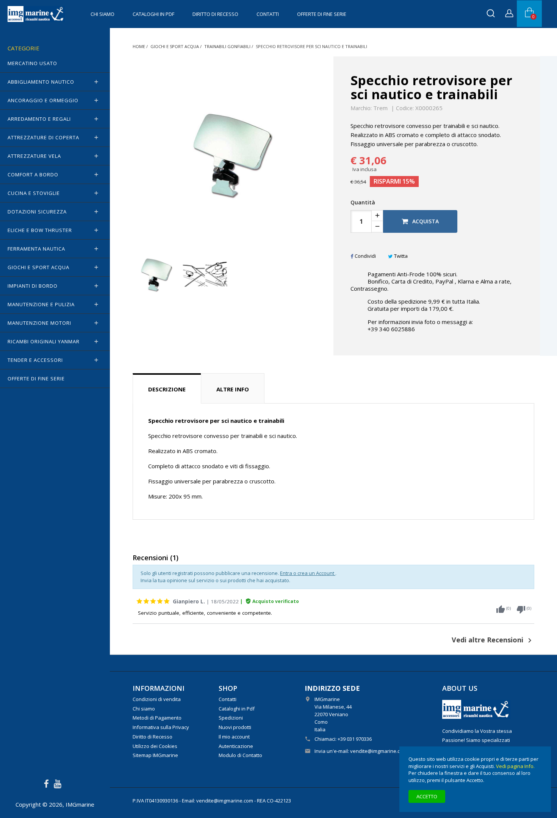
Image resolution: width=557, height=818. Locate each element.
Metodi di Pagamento (157, 717)
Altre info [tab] (232, 389)
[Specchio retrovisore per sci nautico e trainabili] (155, 274)
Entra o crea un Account (307, 573)
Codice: (405, 108)
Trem (380, 108)
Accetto (426, 796)
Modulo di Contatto (240, 755)
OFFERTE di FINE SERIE (321, 14)
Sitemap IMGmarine (155, 755)
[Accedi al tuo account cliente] (509, 14)
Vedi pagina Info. (515, 766)
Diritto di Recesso (215, 14)
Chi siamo (102, 14)
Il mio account (234, 736)
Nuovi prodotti (235, 727)
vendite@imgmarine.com (378, 751)
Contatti (268, 14)
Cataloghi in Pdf (153, 14)
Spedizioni (231, 717)
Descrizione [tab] (167, 389)
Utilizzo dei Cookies (155, 746)
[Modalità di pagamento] (476, 708)
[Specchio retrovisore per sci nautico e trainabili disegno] (205, 274)
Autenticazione (236, 746)
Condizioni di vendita (157, 699)
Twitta (401, 255)
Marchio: (361, 108)
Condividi (365, 255)
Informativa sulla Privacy (161, 727)
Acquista (425, 221)
